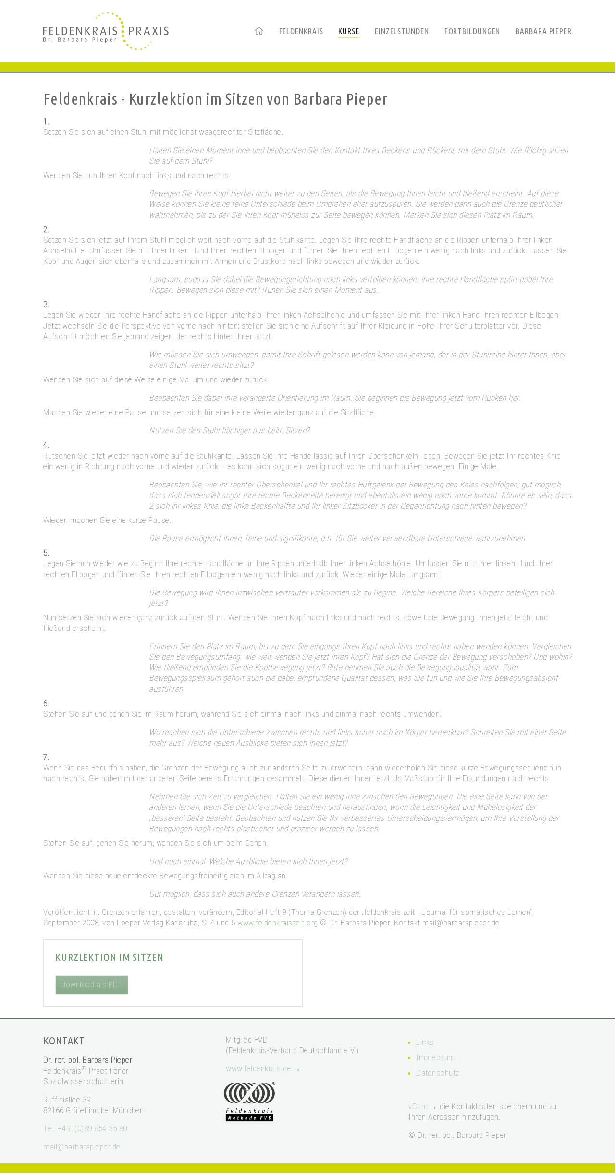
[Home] (258, 30)
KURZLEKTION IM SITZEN (109, 957)
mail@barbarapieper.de (82, 1146)
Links (425, 1042)
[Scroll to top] (593, 1151)
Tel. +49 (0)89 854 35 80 (85, 1128)
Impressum (435, 1057)
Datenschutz (437, 1073)
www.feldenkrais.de (258, 1068)
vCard (418, 1106)
